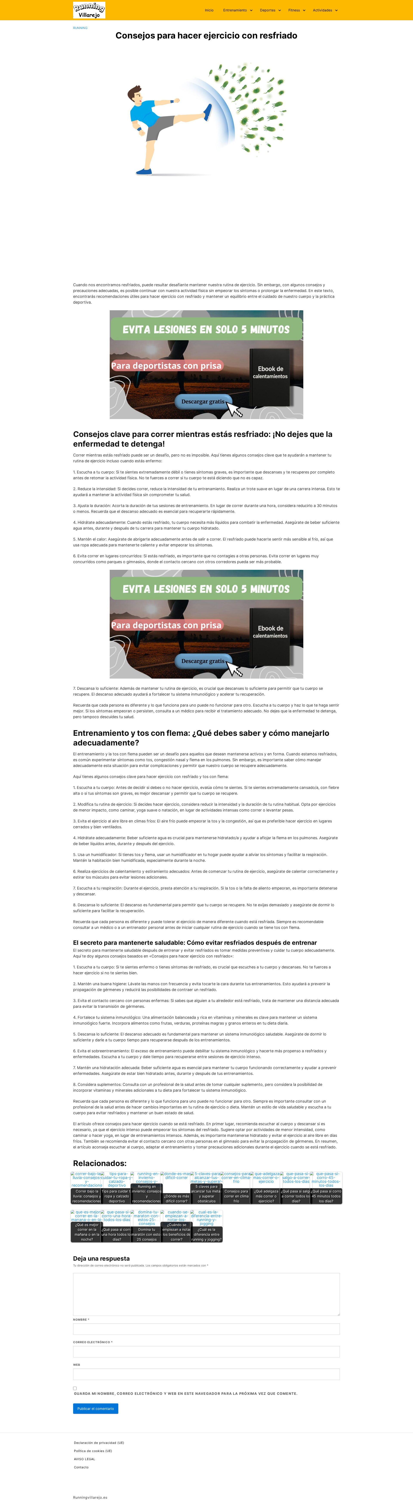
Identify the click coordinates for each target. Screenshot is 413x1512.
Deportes (267, 10)
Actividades (322, 10)
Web (76, 1364)
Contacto (81, 1467)
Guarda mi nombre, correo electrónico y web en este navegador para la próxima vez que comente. (186, 1393)
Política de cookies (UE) (93, 1451)
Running (80, 28)
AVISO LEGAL (84, 1459)
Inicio (209, 10)
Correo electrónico (93, 1342)
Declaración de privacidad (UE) (99, 1442)
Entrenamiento (235, 10)
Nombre (81, 1319)
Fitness (294, 10)
